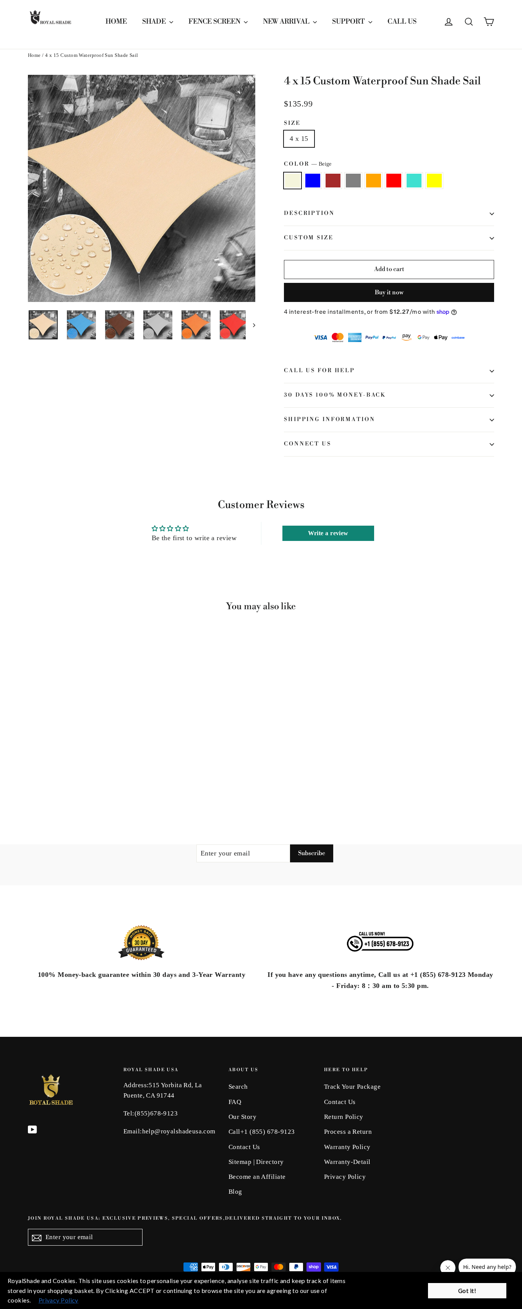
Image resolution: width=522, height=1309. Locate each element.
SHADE (154, 21)
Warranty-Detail (347, 1161)
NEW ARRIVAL (287, 21)
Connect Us (307, 444)
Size (292, 123)
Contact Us (244, 1147)
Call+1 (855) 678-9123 (262, 1131)
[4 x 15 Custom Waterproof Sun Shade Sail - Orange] (71, 786)
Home (34, 55)
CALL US (402, 21)
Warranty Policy (347, 1147)
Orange (373, 181)
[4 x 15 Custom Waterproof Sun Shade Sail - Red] (80, 786)
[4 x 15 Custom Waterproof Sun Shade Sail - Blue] (42, 786)
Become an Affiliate (257, 1176)
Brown (333, 181)
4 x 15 (299, 138)
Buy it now (389, 292)
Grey (353, 181)
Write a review (328, 533)
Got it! (467, 1290)
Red (393, 181)
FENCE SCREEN (215, 21)
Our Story (242, 1116)
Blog (235, 1191)
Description (309, 213)
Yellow (434, 181)
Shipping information (329, 419)
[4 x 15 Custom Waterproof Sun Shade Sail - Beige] (32, 786)
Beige (292, 181)
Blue (312, 181)
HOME (116, 21)
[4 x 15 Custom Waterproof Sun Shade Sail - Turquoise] (90, 786)
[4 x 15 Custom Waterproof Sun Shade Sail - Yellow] (99, 786)
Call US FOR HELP (319, 370)
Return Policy (343, 1116)
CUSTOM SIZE (309, 237)
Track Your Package (352, 1086)
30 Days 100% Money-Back (335, 395)
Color (308, 164)
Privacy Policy (345, 1176)
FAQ (235, 1102)
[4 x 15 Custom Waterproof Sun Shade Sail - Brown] (52, 786)
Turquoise (414, 181)
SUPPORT (349, 21)
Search (238, 1086)
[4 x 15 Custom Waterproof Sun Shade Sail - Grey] (61, 786)
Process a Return (348, 1131)
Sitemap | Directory (256, 1161)
